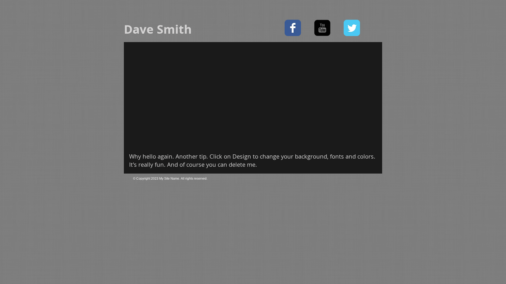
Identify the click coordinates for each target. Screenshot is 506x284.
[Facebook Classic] (293, 28)
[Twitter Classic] (352, 28)
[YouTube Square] (322, 28)
